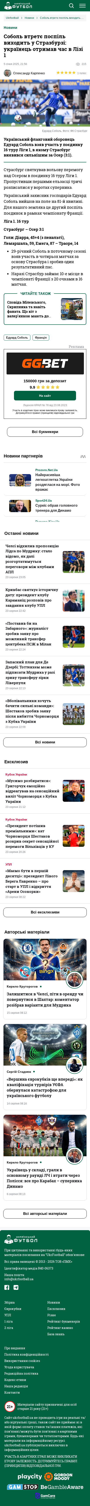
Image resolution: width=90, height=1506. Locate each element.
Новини (10, 28)
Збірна (9, 1302)
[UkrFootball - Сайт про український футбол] (17, 5)
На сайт (45, 395)
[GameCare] (45, 1496)
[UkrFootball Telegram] (16, 1287)
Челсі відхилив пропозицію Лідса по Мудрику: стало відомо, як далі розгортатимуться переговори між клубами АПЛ (32, 558)
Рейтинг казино (60, 1328)
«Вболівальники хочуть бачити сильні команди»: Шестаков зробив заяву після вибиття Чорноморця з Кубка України (32, 711)
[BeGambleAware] (62, 1487)
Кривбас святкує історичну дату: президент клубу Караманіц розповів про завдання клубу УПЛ (31, 597)
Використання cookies (22, 1361)
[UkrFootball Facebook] (6, 1287)
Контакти (12, 1392)
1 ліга (8, 1321)
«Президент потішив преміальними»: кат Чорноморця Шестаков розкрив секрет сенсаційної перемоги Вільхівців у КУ (32, 836)
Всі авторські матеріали (45, 1214)
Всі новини (45, 742)
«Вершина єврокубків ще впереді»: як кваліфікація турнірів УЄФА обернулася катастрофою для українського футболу (45, 1087)
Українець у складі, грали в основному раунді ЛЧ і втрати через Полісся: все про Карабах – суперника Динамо (44, 1178)
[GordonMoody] (58, 1477)
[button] (71, 6)
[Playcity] (30, 1477)
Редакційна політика (21, 1373)
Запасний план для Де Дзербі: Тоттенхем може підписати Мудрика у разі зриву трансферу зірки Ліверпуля (30, 672)
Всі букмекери (45, 432)
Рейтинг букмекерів (63, 1321)
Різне (51, 1315)
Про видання (14, 1348)
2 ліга (8, 1328)
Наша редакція (16, 1386)
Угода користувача (19, 1367)
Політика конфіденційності (26, 1354)
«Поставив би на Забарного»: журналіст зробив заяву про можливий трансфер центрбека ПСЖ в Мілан (28, 634)
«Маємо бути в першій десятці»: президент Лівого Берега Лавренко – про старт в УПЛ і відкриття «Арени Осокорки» (31, 881)
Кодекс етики (15, 1380)
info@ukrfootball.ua (18, 1279)
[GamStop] (22, 1487)
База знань (55, 1334)
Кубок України (16, 774)
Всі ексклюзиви (45, 912)
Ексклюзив (56, 1309)
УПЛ (8, 864)
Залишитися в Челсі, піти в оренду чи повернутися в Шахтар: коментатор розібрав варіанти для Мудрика (45, 999)
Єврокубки (12, 1309)
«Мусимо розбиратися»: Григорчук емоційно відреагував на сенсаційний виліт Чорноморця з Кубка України (32, 791)
